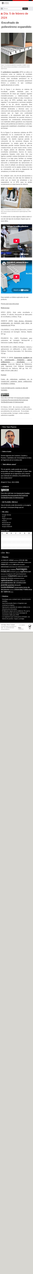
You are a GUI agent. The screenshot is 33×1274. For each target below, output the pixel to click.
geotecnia (4, 569)
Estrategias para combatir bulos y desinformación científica (16, 600)
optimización (7, 580)
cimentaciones (5, 562)
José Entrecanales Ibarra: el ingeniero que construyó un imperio (14, 604)
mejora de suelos (22, 576)
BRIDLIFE (5, 560)
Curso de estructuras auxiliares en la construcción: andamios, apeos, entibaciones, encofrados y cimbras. (16, 381)
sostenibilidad (7, 587)
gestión (9, 569)
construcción (19, 407)
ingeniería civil (25, 572)
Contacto (13, 624)
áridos (12, 591)
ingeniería (18, 409)
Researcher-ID (6, 522)
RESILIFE (18, 585)
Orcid (3, 516)
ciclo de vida (23, 560)
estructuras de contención (16, 566)
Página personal (7, 518)
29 (16, 548)
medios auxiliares (26, 409)
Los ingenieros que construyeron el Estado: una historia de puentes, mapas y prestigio (16, 617)
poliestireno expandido (7, 415)
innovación (3, 574)
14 (11, 542)
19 (2, 545)
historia (13, 569)
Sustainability (18, 587)
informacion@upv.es (5, 629)
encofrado (26, 411)
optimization (16, 580)
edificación (26, 407)
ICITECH (12, 571)
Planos (8, 624)
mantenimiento (4, 576)
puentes (11, 585)
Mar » (8, 552)
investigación (9, 574)
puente (4, 585)
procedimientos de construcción (10, 411)
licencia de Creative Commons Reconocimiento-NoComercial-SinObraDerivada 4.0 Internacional (15, 400)
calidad (11, 560)
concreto (20, 562)
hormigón (11, 409)
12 (2, 542)
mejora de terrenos (7, 578)
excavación (26, 566)
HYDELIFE (5, 572)
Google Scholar (6, 515)
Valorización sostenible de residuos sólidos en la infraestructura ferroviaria (16, 608)
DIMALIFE (4, 564)
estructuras (4, 409)
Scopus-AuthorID (7, 526)
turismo (12, 589)
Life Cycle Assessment (19, 574)
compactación (13, 562)
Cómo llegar (3, 624)
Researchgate (6, 524)
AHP (2, 560)
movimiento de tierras (18, 578)
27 (7, 548)
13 (7, 542)
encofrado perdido (6, 413)
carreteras (16, 560)
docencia (10, 564)
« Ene (3, 552)
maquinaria (12, 576)
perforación (22, 580)
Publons (4, 520)
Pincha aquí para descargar (10, 304)
